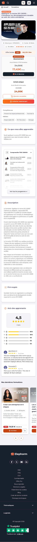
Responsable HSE (9, 120)
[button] (16, 438)
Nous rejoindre (19, 484)
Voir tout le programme (18, 191)
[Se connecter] (29, 3)
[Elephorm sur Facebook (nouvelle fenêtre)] (12, 462)
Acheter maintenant (19, 101)
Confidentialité (19, 478)
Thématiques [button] (9, 505)
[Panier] (23, 3)
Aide (19, 470)
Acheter (14, 430)
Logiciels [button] (7, 513)
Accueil (6, 7)
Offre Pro (19, 481)
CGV (19, 475)
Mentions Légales (19, 487)
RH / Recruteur (21, 120)
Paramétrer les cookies (19, 490)
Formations (15, 7)
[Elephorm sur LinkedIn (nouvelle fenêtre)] (26, 462)
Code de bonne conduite (19, 495)
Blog (19, 492)
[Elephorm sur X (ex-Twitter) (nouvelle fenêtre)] (16, 462)
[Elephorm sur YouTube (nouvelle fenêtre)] (21, 462)
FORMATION (6, 11)
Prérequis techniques (19, 498)
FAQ (19, 473)
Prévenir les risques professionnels (14, 113)
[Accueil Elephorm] (19, 454)
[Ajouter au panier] (25, 431)
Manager (31, 120)
